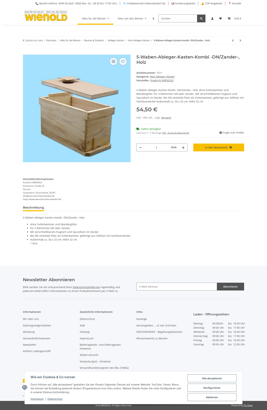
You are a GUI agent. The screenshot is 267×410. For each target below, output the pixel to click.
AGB (82, 325)
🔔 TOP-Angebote (211, 3)
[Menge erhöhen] (183, 147)
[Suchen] (201, 18)
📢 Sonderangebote (183, 3)
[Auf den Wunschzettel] (123, 61)
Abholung (29, 332)
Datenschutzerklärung (86, 287)
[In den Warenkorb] (26, 52)
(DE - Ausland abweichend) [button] (175, 132)
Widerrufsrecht (89, 355)
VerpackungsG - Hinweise (95, 361)
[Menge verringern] (141, 147)
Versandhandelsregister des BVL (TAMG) (104, 367)
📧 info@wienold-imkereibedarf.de (144, 3)
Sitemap (85, 332)
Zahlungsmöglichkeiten (37, 325)
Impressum (37, 398)
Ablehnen (212, 397)
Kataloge (141, 319)
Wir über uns (31, 319)
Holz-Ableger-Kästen (162, 76)
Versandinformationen (36, 338)
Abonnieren (230, 286)
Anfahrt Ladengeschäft (37, 351)
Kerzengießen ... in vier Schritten (156, 325)
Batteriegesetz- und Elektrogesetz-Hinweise (101, 346)
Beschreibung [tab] (33, 207)
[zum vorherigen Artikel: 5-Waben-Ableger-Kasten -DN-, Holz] (233, 40)
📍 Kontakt (234, 3)
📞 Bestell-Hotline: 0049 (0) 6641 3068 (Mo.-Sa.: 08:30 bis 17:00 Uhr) (76, 3)
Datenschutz (54, 398)
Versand (166, 117)
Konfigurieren (212, 387)
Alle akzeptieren (212, 378)
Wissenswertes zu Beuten (152, 338)
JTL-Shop (248, 405)
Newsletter (29, 344)
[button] (212, 18)
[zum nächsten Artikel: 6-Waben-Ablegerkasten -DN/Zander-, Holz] (240, 40)
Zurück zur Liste (34, 40)
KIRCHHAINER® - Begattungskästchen (159, 332)
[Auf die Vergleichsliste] (114, 61)
